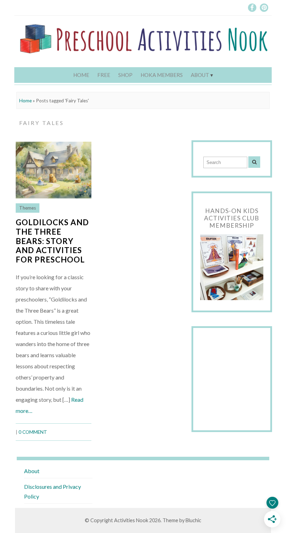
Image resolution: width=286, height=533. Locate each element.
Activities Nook (131, 520)
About (200, 75)
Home (81, 75)
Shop (125, 75)
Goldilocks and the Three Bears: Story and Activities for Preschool (52, 241)
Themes (27, 208)
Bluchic (193, 520)
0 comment (32, 432)
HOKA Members (162, 75)
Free (103, 75)
